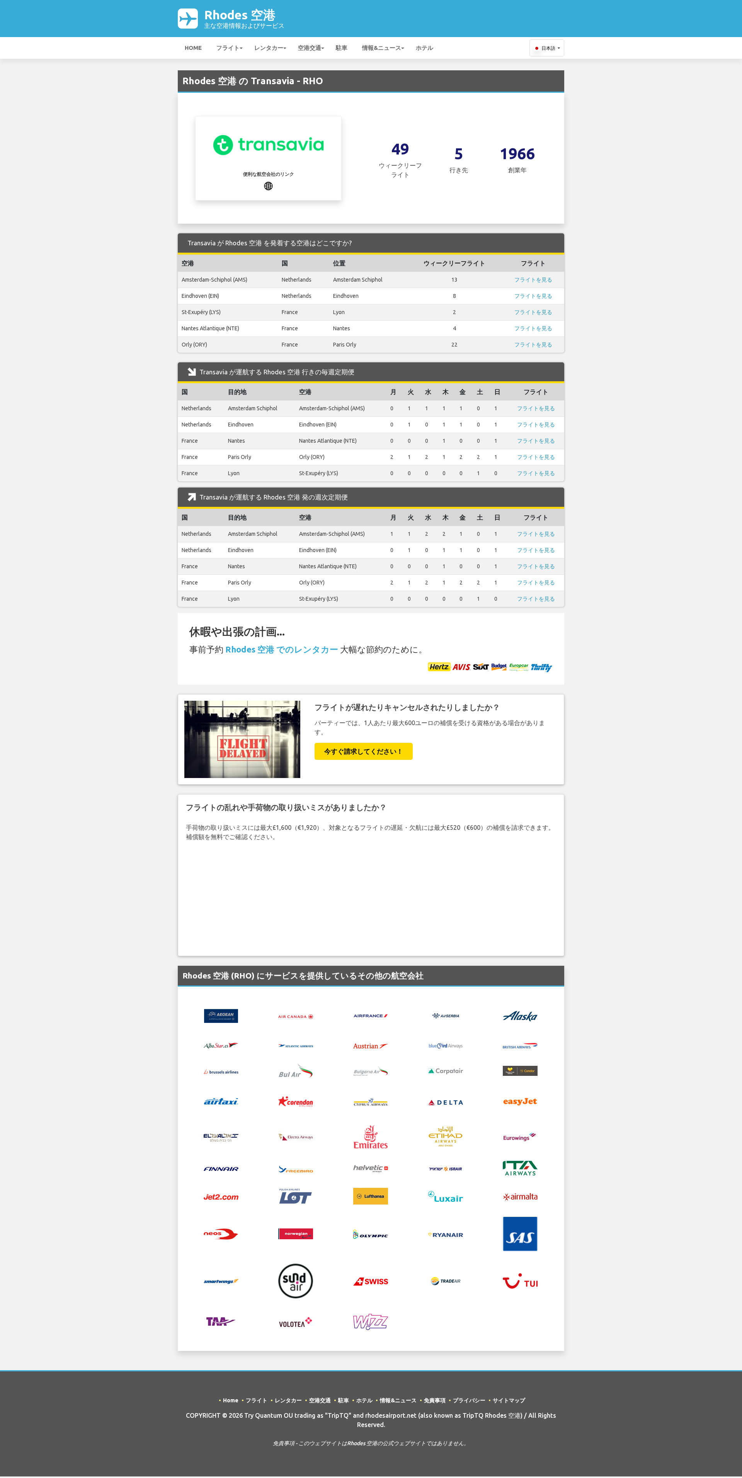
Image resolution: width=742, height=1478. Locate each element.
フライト (228, 47)
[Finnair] (221, 1168)
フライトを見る (533, 280)
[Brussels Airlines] (221, 1070)
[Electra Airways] (295, 1136)
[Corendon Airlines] (295, 1100)
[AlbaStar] (221, 1044)
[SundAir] (295, 1280)
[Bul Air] (295, 1069)
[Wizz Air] (370, 1321)
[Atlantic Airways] (295, 1044)
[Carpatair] (445, 1070)
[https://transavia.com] (268, 185)
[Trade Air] (445, 1280)
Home (193, 47)
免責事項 (435, 1400)
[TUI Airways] (520, 1280)
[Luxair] (445, 1195)
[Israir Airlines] (445, 1168)
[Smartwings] (221, 1281)
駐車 (341, 47)
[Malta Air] (520, 1196)
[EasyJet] (520, 1100)
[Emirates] (370, 1136)
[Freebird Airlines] (295, 1168)
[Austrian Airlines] (370, 1044)
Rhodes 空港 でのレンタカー (281, 649)
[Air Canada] (295, 1016)
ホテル (424, 47)
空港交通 (309, 47)
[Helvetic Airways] (370, 1168)
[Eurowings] (520, 1136)
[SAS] (520, 1233)
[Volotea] (295, 1321)
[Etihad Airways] (445, 1136)
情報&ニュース (381, 47)
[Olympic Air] (370, 1233)
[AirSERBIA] (445, 1015)
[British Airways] (520, 1044)
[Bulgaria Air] (370, 1070)
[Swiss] (370, 1280)
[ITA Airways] (520, 1167)
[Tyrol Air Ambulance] (221, 1321)
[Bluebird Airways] (445, 1044)
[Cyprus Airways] (370, 1101)
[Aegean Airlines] (221, 1015)
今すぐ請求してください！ (363, 751)
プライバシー (469, 1400)
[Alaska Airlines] (520, 1015)
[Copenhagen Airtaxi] (221, 1100)
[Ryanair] (445, 1233)
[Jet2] (221, 1196)
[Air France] (370, 1015)
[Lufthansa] (370, 1195)
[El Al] (221, 1136)
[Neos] (221, 1233)
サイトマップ (509, 1400)
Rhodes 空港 (244, 18)
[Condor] (520, 1070)
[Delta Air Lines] (445, 1101)
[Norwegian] (295, 1233)
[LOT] (295, 1195)
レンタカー (268, 47)
